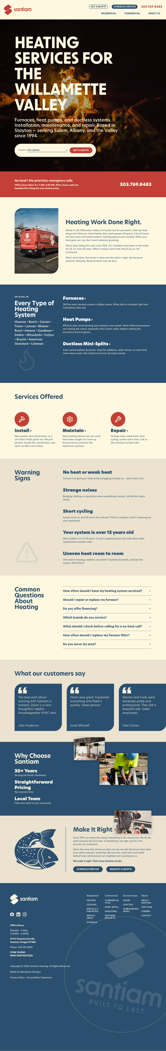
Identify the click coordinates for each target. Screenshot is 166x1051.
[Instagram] (25, 914)
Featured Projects (110, 916)
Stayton (128, 904)
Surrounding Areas (130, 910)
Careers (145, 911)
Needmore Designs (30, 971)
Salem (126, 900)
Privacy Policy (17, 977)
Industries (111, 911)
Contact (146, 915)
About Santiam (146, 901)
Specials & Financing (92, 910)
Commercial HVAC (112, 901)
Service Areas (91, 916)
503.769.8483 (135, 184)
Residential (108, 13)
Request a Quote (121, 869)
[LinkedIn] (18, 914)
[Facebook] (12, 914)
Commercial (132, 13)
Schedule (92, 922)
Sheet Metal (112, 907)
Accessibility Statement (39, 977)
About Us (154, 13)
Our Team (146, 907)
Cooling (91, 904)
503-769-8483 (151, 6)
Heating (91, 900)
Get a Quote (98, 6)
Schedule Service (125, 6)
